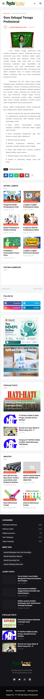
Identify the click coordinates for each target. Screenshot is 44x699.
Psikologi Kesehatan (22, 525)
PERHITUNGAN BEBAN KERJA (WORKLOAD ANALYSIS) (31, 478)
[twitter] (19, 679)
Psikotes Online (22, 529)
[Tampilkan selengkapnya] (32, 175)
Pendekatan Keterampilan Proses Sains (11, 253)
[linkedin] (30, 679)
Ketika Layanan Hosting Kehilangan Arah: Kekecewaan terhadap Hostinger (29, 603)
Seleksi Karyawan (22, 533)
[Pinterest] (21, 175)
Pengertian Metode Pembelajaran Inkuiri (31, 229)
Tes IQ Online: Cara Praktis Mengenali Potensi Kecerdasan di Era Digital (29, 578)
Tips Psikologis (22, 537)
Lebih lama (37, 289)
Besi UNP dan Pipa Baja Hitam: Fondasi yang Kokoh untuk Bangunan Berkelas (11, 479)
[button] (3, 4)
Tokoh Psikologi (22, 541)
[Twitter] (11, 175)
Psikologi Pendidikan (19, 13)
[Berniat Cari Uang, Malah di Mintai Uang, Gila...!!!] (10, 431)
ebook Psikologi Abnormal (13, 564)
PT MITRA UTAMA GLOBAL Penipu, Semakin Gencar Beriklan (29, 418)
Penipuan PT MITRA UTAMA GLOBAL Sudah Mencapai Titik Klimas (29, 442)
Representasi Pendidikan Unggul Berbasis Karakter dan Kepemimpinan (29, 591)
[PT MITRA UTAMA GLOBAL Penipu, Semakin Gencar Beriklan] (10, 419)
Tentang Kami (20, 691)
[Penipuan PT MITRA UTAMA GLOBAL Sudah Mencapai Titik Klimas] (10, 443)
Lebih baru (6, 289)
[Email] (27, 175)
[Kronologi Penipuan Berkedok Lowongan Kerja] (9, 623)
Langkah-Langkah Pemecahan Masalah (31, 252)
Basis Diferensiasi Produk (10, 504)
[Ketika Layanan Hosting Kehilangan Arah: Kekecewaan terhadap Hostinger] (9, 604)
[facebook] (14, 679)
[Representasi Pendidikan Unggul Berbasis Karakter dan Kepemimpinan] (9, 592)
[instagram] (25, 679)
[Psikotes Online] (21, 346)
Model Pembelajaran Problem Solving (11, 229)
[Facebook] (6, 175)
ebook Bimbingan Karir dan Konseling (17, 552)
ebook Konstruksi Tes (11, 560)
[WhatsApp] (16, 175)
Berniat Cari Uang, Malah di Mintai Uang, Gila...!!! (29, 429)
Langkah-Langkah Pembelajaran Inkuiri (31, 206)
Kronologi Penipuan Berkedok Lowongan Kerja (29, 621)
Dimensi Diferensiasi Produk (31, 504)
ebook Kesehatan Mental (13, 556)
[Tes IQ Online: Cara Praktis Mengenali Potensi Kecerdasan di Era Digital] (9, 579)
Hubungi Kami (32, 691)
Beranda (7, 13)
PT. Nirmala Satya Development (26, 695)
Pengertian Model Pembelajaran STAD (11, 206)
